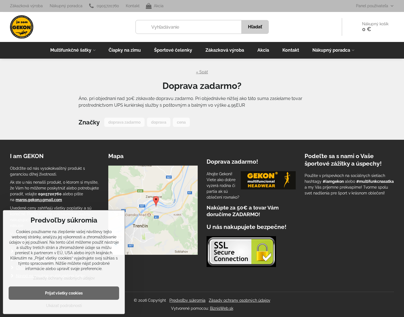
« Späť (202, 72)
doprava (158, 122)
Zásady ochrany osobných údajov (239, 300)
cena (181, 122)
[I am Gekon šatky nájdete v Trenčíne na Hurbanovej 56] (153, 253)
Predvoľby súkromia (187, 300)
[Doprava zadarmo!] (268, 181)
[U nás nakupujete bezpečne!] (241, 252)
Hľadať (255, 26)
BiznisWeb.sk (221, 308)
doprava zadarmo (124, 122)
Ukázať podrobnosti (64, 305)
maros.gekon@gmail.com (39, 200)
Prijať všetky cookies (64, 293)
